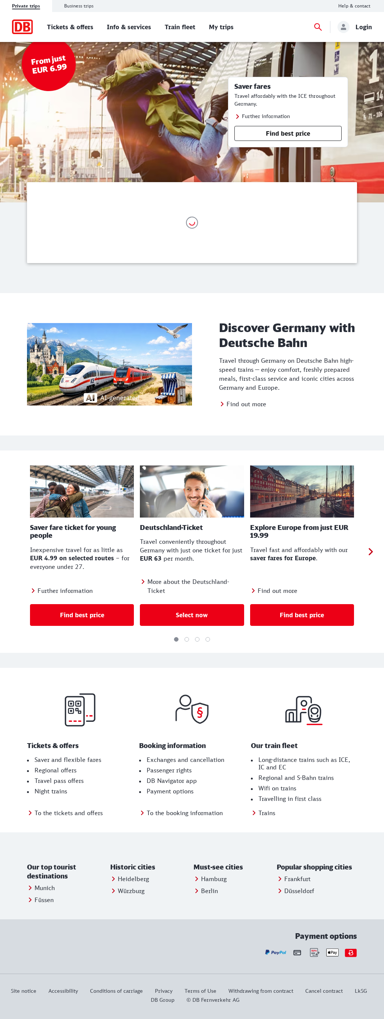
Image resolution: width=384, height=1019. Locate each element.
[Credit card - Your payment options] (297, 952)
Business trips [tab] (78, 6)
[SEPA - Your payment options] (314, 952)
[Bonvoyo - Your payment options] (351, 952)
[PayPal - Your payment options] (275, 952)
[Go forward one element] (370, 551)
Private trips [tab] (26, 6)
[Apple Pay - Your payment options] (332, 952)
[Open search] (318, 27)
